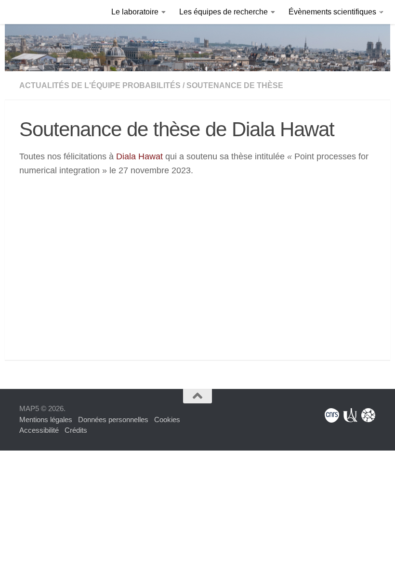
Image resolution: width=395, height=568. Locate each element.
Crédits (76, 430)
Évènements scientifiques (332, 12)
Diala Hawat (139, 156)
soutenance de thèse (234, 85)
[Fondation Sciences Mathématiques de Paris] (368, 415)
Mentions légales (45, 419)
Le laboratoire (134, 12)
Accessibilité (39, 430)
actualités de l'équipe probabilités (100, 85)
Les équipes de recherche (223, 12)
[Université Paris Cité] (350, 415)
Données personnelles (113, 419)
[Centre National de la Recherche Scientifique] (332, 415)
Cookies (167, 419)
